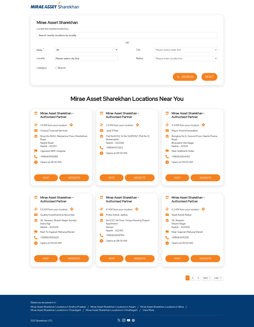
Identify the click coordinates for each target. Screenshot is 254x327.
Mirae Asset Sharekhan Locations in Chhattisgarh (112, 310)
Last (216, 278)
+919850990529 (49, 237)
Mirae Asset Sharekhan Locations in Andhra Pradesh (58, 306)
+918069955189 (49, 156)
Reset (209, 77)
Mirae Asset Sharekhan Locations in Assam (113, 306)
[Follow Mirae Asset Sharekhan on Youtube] (129, 321)
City (138, 49)
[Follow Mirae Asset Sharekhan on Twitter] (119, 321)
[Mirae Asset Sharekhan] (55, 4)
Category (42, 67)
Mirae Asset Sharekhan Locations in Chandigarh (56, 310)
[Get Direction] (72, 125)
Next (205, 278)
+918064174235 (180, 237)
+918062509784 (115, 235)
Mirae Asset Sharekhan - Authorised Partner (56, 115)
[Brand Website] (134, 321)
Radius (139, 58)
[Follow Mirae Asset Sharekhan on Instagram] (124, 321)
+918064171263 (114, 147)
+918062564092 (181, 156)
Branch (62, 67)
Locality (41, 58)
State (40, 50)
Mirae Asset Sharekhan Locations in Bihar (162, 306)
